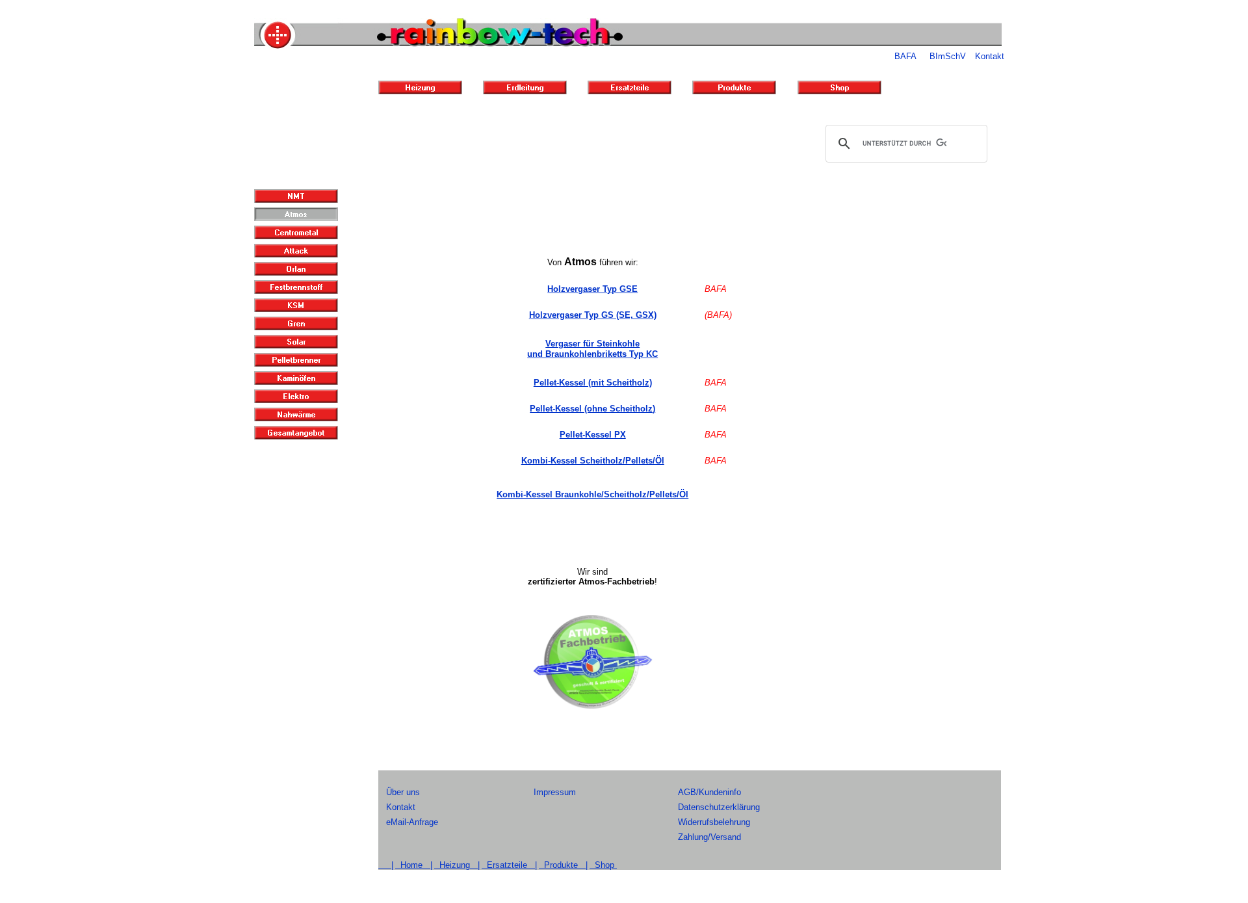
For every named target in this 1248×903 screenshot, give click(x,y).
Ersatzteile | (509, 865)
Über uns (403, 792)
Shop (603, 865)
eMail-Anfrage (412, 822)
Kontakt (989, 56)
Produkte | (563, 865)
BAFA (905, 56)
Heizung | (457, 865)
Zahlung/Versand (709, 837)
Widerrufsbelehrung (714, 822)
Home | (413, 865)
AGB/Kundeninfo (709, 792)
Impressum (555, 792)
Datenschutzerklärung (719, 807)
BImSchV (948, 56)
